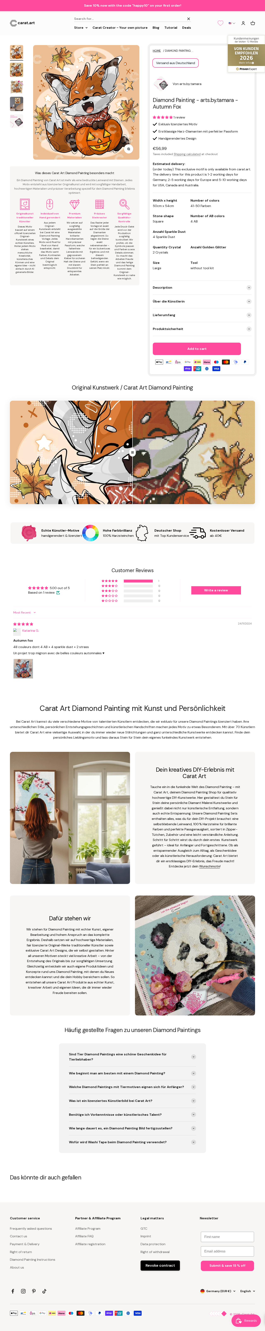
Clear (179, 19)
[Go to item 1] (16, 53)
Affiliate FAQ (84, 1236)
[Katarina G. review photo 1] (23, 669)
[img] (23, 624)
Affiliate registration (90, 1244)
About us (17, 1267)
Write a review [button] (216, 590)
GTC (144, 1228)
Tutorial (170, 27)
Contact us (18, 1236)
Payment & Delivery (25, 1244)
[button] (232, 23)
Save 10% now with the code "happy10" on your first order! (132, 5)
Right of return (21, 1252)
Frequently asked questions (31, 1228)
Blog (156, 27)
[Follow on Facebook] (13, 1291)
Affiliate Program (87, 1228)
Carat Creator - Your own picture (120, 27)
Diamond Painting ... (179, 51)
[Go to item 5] (16, 121)
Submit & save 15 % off (227, 1266)
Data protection (153, 1244)
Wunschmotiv (209, 866)
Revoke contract (160, 1265)
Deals (186, 27)
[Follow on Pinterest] (34, 1291)
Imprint (146, 1236)
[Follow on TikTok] (44, 1291)
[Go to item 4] (16, 104)
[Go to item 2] (16, 70)
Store (78, 27)
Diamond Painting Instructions (32, 1259)
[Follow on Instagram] (23, 1291)
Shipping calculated (187, 154)
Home (157, 51)
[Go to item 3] (16, 87)
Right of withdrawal (155, 1252)
